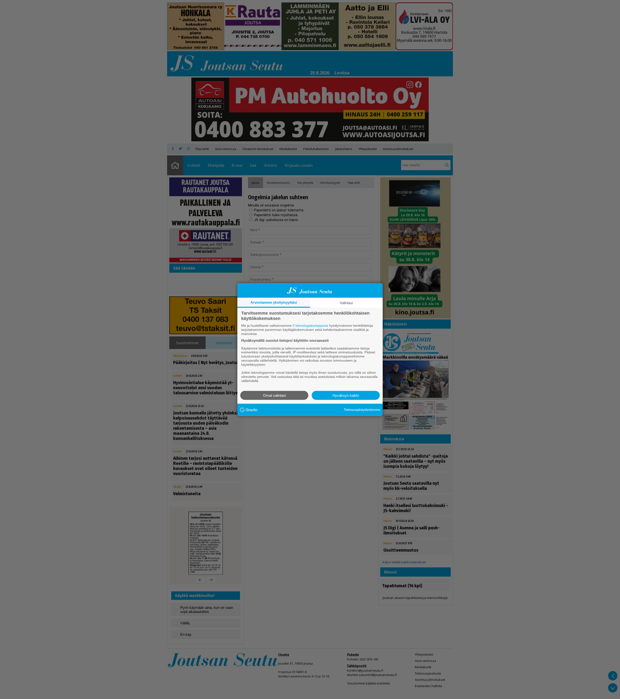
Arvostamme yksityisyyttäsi (273, 302)
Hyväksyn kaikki (346, 395)
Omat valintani (274, 395)
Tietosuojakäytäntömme (362, 410)
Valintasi (346, 303)
